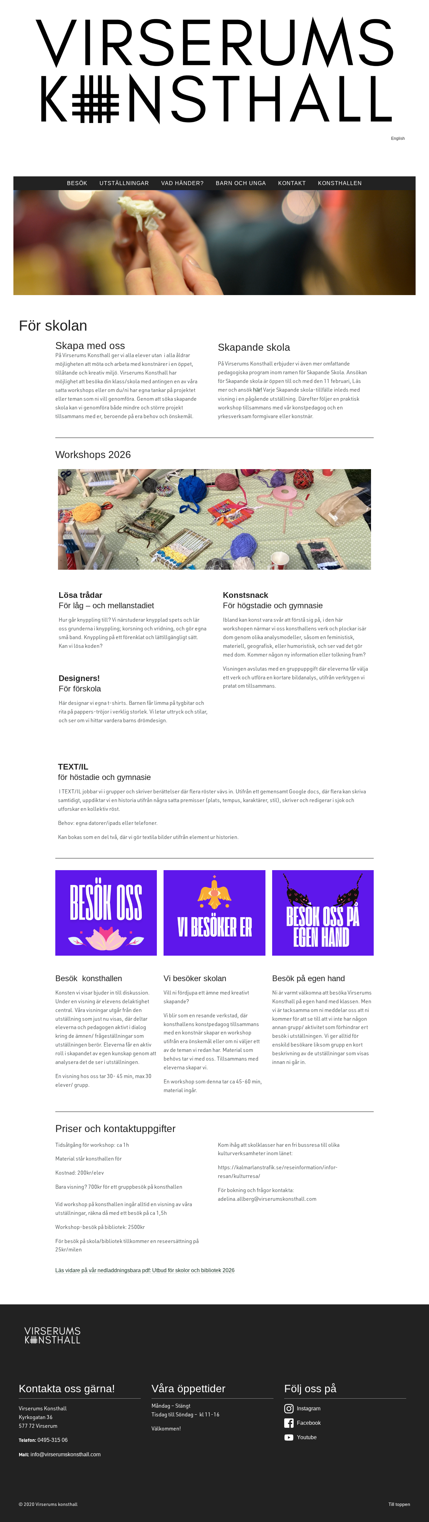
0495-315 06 (52, 1440)
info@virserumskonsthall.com (65, 1454)
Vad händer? (182, 183)
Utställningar (124, 183)
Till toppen (399, 1504)
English (398, 138)
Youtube (307, 1437)
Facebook (309, 1423)
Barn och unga (241, 183)
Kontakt (292, 183)
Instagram (308, 1408)
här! (257, 390)
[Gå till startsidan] (214, 123)
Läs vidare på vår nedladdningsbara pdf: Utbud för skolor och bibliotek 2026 (145, 1270)
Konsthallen (340, 183)
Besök (77, 183)
